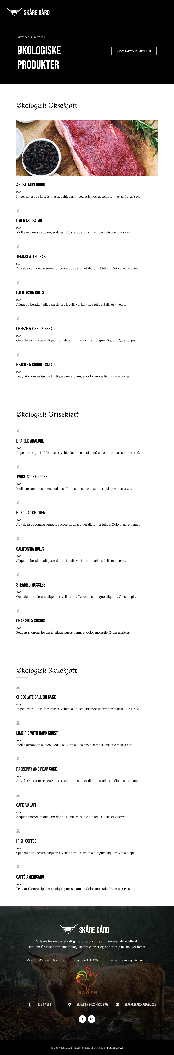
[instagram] (91, 1019)
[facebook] (82, 1019)
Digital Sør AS (115, 1047)
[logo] (30, 8)
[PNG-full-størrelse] (87, 964)
